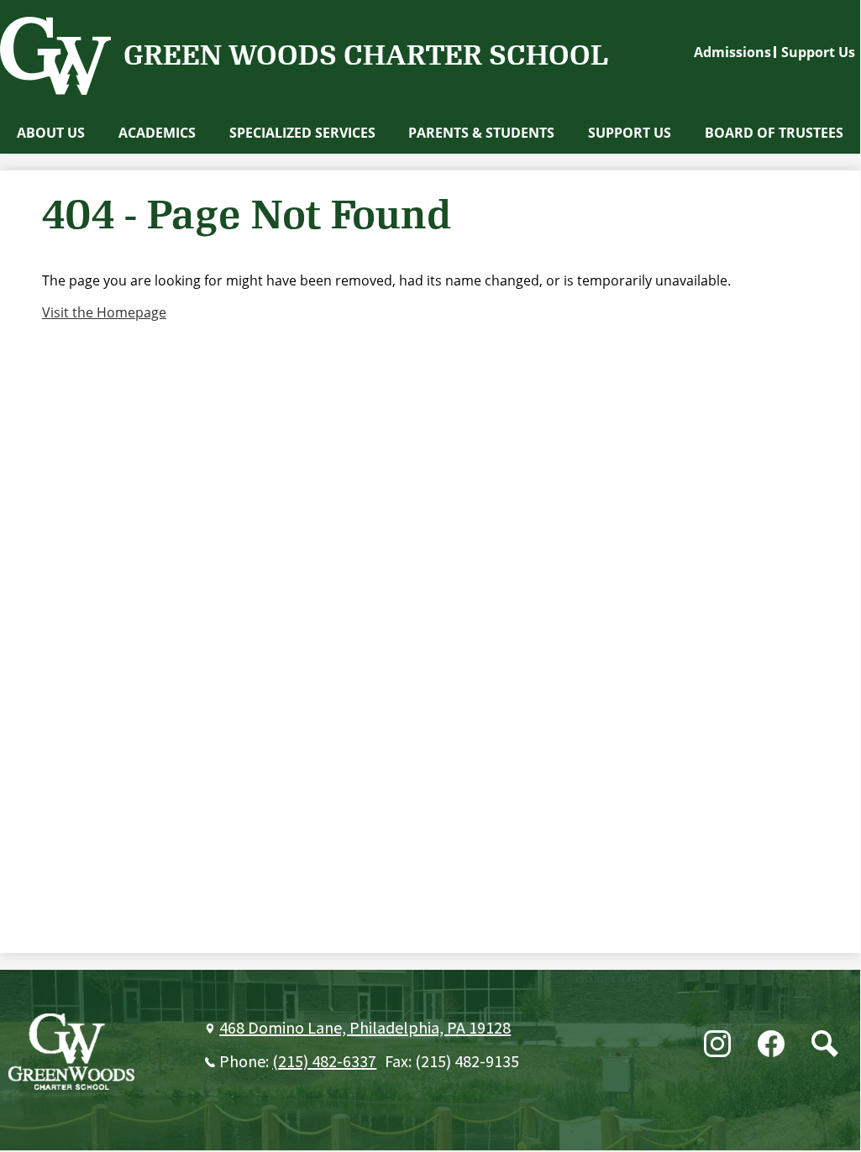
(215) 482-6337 (324, 1062)
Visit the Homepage (104, 312)
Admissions (732, 52)
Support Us (818, 52)
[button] (50, 133)
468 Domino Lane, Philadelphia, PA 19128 (365, 1028)
